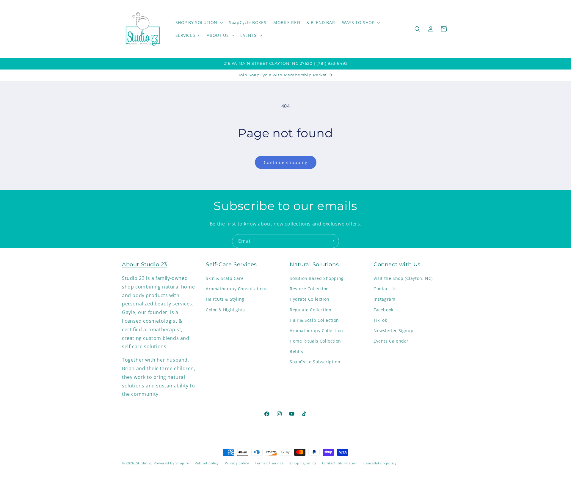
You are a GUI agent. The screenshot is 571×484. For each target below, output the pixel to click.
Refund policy (207, 463)
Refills (296, 351)
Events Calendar (391, 341)
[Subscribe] (332, 241)
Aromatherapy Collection (316, 330)
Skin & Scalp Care (225, 278)
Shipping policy (302, 463)
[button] (199, 22)
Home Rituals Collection (315, 341)
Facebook (383, 310)
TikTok (380, 320)
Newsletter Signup (393, 330)
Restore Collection (309, 289)
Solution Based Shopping (317, 278)
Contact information (339, 463)
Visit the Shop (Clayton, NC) (403, 278)
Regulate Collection (310, 310)
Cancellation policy (379, 463)
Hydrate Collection (310, 299)
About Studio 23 (144, 264)
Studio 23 (144, 463)
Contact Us (385, 289)
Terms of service (269, 463)
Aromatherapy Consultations (237, 289)
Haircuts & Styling (225, 299)
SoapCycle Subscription (315, 362)
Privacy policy (237, 463)
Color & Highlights (225, 310)
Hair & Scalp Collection (314, 320)
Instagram (384, 299)
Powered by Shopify (171, 463)
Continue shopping (286, 162)
